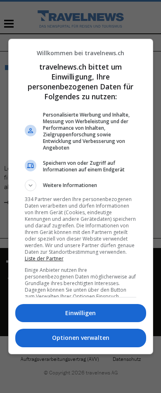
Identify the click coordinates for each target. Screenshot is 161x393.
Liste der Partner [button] (44, 258)
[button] (81, 185)
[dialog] (80, 196)
